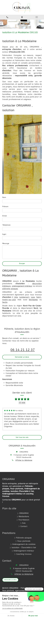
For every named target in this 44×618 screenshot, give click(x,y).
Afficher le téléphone (23, 460)
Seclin (4, 302)
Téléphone (6, 225)
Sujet (4, 234)
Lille (16, 297)
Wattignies (33, 300)
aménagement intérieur (22, 286)
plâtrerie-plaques (10, 289)
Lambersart (24, 297)
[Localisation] (22, 17)
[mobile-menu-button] (36, 17)
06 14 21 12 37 (22, 350)
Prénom (5, 207)
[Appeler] (7, 17)
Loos (33, 297)
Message (5, 243)
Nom (4, 197)
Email (4, 216)
